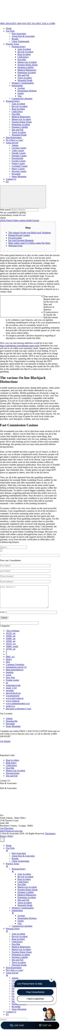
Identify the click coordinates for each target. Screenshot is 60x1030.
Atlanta (15, 145)
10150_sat (10, 633)
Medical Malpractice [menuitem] (26, 895)
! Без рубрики (12, 630)
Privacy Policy (6, 836)
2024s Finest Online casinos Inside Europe (19, 220)
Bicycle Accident (25, 52)
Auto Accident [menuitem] (24, 874)
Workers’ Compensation (23, 83)
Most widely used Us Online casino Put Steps (29, 243)
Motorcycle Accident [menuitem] (27, 887)
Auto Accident (24, 49)
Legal (8, 675)
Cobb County (18, 150)
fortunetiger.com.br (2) (16, 667)
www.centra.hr (13, 701)
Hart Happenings (14, 137)
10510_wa (11, 643)
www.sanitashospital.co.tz (18, 703)
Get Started (5, 741)
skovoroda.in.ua (13, 693)
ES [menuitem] (7, 1014)
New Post (10, 677)
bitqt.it (9, 659)
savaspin (10, 690)
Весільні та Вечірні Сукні (18, 708)
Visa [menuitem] (19, 923)
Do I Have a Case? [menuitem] (14, 970)
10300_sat (10, 636)
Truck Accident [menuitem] (24, 902)
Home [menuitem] (9, 845)
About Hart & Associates (23, 36)
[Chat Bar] (30, 1025)
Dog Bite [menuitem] (21, 884)
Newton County (19, 171)
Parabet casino (12, 680)
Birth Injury (11, 763)
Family (20, 93)
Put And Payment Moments (21, 240)
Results (15, 39)
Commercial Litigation (22, 98)
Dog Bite (21, 59)
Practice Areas (12, 44)
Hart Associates (19, 33)
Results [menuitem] (15, 858)
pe (7, 682)
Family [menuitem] (20, 921)
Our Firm (10, 31)
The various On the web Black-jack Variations (29, 232)
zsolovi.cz (10, 706)
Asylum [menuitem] (21, 915)
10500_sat (10, 641)
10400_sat (10, 638)
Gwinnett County (20, 166)
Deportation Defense (27, 90)
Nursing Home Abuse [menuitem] (27, 889)
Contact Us (11, 179)
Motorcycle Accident (27, 62)
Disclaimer (50, 833)
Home (9, 28)
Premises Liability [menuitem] (25, 892)
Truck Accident (24, 77)
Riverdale (16, 174)
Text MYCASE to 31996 (43, 23)
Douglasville (17, 158)
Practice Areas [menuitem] (12, 864)
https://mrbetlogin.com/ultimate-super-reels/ (20, 345)
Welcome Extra (15, 245)
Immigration (17, 85)
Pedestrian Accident (26, 72)
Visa (19, 96)
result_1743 (11, 688)
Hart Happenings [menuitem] (14, 967)
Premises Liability (25, 67)
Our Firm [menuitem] (10, 849)
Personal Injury (19, 46)
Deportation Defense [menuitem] (27, 918)
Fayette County (19, 161)
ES (7, 181)
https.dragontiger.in (14, 669)
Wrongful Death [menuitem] (24, 905)
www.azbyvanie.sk (14, 698)
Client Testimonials (20, 41)
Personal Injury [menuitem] (19, 870)
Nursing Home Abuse (27, 65)
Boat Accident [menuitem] (24, 879)
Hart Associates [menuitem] (19, 853)
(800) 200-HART (8, 23)
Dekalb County (19, 153)
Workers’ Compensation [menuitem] (23, 908)
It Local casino (15, 238)
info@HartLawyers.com (11, 831)
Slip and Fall (23, 75)
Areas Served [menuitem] (12, 974)
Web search (5, 209)
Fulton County (18, 163)
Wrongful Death (24, 80)
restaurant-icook (13, 685)
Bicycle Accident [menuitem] (25, 876)
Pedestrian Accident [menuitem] (26, 897)
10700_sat (10, 649)
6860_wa (10, 656)
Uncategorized (12, 695)
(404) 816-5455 (24, 23)
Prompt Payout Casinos (19, 235)
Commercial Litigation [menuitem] (22, 926)
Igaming (9, 672)
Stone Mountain (19, 176)
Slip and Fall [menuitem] (23, 900)
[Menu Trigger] (2, 839)
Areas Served (12, 142)
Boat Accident (24, 54)
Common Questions (15, 664)
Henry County (18, 168)
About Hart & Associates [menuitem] (23, 856)
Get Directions (6, 828)
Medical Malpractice (26, 70)
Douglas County (19, 155)
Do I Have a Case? (14, 140)
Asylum (21, 88)
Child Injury (23, 57)
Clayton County (19, 148)
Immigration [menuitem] (17, 911)
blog (8, 662)
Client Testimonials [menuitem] (20, 861)
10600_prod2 (12, 646)
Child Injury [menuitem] (23, 882)
